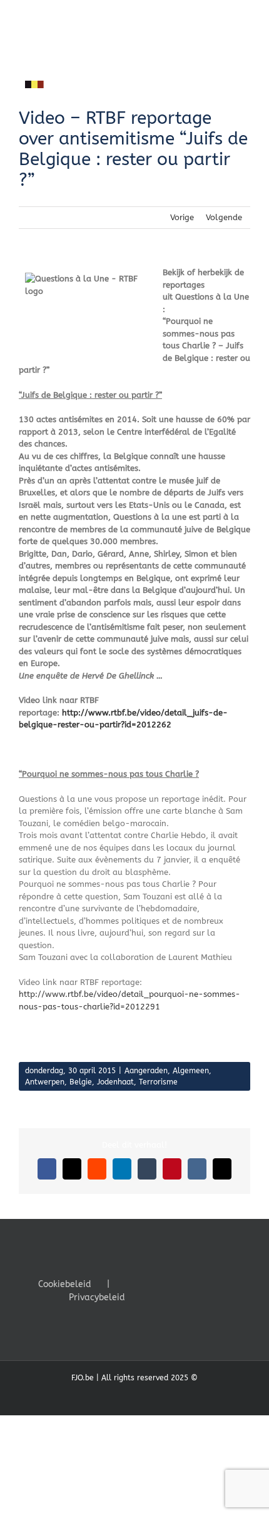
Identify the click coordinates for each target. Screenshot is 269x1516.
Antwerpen (44, 1082)
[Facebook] (147, 1283)
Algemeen (191, 1070)
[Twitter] (164, 1283)
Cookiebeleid (64, 1284)
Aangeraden (146, 1070)
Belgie (80, 1082)
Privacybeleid (97, 1297)
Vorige (182, 217)
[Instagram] (181, 1283)
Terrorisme (158, 1082)
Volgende (224, 217)
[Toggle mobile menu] (245, 19)
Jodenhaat (115, 1082)
